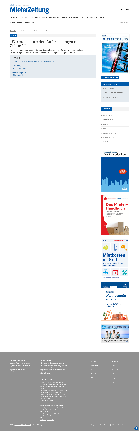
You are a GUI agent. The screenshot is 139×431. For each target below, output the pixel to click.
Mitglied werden (18, 75)
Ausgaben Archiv (111, 77)
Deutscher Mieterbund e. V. (23, 425)
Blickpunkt (25, 18)
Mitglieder (109, 88)
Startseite (13, 31)
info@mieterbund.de (16, 371)
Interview (73, 18)
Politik (103, 18)
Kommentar (108, 115)
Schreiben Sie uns (110, 133)
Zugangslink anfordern (20, 68)
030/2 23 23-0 (19, 367)
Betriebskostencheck (51, 18)
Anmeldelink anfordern (47, 375)
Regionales (29, 22)
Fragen (106, 124)
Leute (82, 18)
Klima (64, 18)
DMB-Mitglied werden (114, 93)
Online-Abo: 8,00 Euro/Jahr (112, 98)
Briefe (105, 129)
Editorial (14, 18)
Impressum (125, 425)
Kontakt (106, 425)
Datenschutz (115, 425)
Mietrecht (36, 18)
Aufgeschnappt (16, 22)
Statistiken (108, 120)
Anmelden (124, 22)
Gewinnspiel (108, 142)
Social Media (108, 137)
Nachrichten (92, 18)
